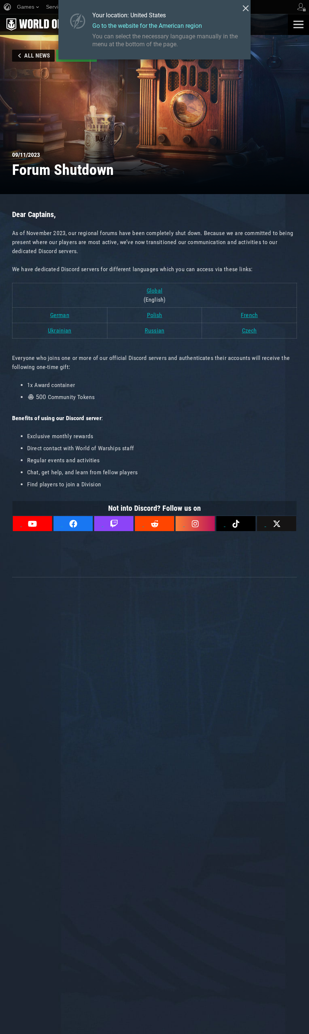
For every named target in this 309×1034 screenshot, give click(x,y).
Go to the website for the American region (147, 25)
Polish (154, 315)
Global (154, 290)
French (249, 315)
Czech (249, 330)
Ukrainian (59, 330)
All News (37, 55)
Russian (154, 330)
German (59, 315)
